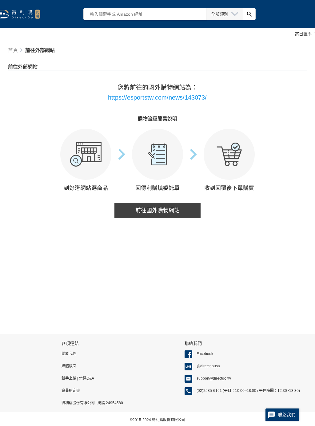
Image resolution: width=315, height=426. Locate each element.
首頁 (13, 50)
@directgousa (208, 366)
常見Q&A (86, 378)
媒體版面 (69, 366)
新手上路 (69, 378)
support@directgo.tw (214, 378)
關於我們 (69, 354)
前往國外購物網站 (157, 210)
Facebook (205, 354)
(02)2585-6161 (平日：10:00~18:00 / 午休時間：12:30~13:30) (248, 391)
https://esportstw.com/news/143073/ (157, 97)
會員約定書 (71, 391)
